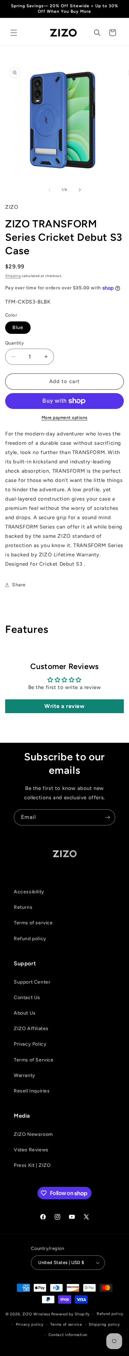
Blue (17, 327)
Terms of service (33, 923)
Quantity (14, 343)
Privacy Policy (30, 1044)
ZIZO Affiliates (31, 1028)
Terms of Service (34, 1060)
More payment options (65, 417)
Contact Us (27, 997)
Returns (23, 907)
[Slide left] (49, 189)
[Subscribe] (107, 817)
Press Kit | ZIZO (32, 1165)
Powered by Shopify (70, 1314)
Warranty (24, 1075)
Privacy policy (30, 1324)
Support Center (32, 982)
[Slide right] (79, 189)
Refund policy (30, 939)
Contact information (68, 1335)
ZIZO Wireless (36, 1314)
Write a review (64, 706)
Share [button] (19, 585)
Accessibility (29, 892)
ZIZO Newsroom (33, 1134)
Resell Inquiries (32, 1091)
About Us (25, 1013)
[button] (13, 32)
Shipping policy (104, 1324)
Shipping (13, 276)
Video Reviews (31, 1150)
